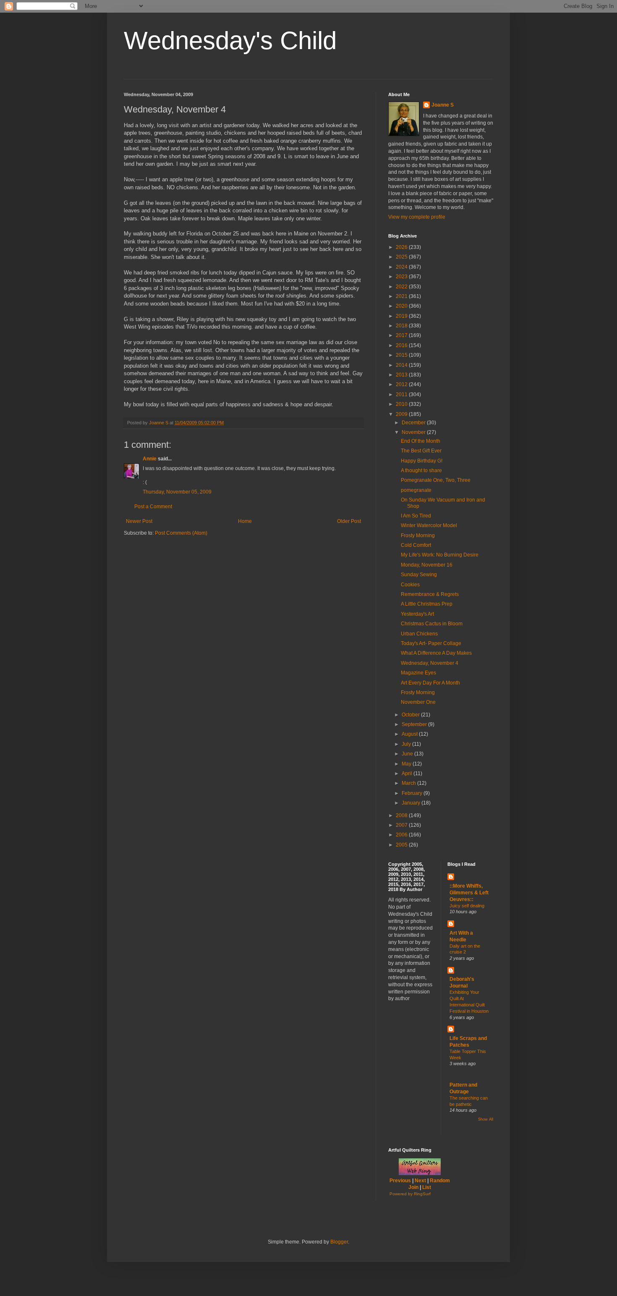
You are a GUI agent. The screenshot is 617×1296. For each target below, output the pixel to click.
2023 (402, 277)
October (411, 715)
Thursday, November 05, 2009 (177, 492)
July (407, 744)
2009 (402, 414)
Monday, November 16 (426, 565)
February (413, 793)
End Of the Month (420, 441)
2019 (402, 316)
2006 (402, 835)
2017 (402, 335)
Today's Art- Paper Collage (431, 643)
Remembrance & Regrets (430, 594)
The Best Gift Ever (421, 451)
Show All (485, 1119)
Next (420, 1181)
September (415, 724)
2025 (402, 257)
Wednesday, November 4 (429, 663)
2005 (402, 845)
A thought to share (421, 470)
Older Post (349, 521)
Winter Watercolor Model (429, 525)
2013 (402, 375)
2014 (402, 365)
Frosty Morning (418, 535)
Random (440, 1181)
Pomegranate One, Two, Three (436, 480)
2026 (402, 247)
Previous (400, 1181)
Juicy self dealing (467, 905)
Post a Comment (153, 507)
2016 (402, 345)
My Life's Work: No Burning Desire (439, 555)
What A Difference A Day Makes (436, 653)
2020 (402, 306)
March (409, 783)
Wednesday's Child (230, 40)
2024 (402, 267)
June (408, 754)
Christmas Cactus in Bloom (432, 624)
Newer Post (139, 521)
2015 (402, 355)
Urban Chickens (419, 634)
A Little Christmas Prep (426, 604)
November (414, 432)
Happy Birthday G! (421, 461)
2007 (402, 825)
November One (418, 702)
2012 (402, 384)
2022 (402, 287)
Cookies (410, 585)
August (410, 734)
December (414, 423)
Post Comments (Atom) (181, 533)
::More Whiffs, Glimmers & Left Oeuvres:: (469, 892)
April (407, 773)
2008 (402, 815)
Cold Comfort (416, 545)
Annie (150, 459)
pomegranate (416, 490)
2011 (402, 394)
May (407, 764)
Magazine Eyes (418, 673)
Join (413, 1187)
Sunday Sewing (419, 574)
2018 (402, 326)
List (426, 1187)
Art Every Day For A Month (430, 683)
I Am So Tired (416, 516)
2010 (402, 404)
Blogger (339, 1242)
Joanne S (442, 105)
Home (245, 521)
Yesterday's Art (417, 614)
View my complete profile (416, 217)
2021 (402, 296)
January (411, 803)
